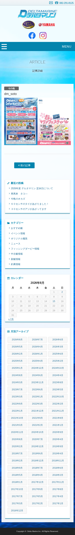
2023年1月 (37, 396)
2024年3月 (17, 382)
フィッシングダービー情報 (25, 248)
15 (54, 301)
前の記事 (25, 165)
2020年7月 (37, 439)
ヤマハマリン (47, 24)
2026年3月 (57, 346)
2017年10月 (17, 489)
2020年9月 (57, 432)
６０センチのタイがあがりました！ (30, 204)
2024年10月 (58, 368)
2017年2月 (37, 503)
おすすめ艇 (17, 228)
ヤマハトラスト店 (28, 24)
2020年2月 (17, 446)
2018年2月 (57, 475)
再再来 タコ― (19, 193)
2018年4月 (37, 475)
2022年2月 (57, 403)
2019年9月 (57, 446)
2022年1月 (17, 411)
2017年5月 (37, 496)
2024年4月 (57, 375)
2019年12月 (37, 446)
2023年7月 (17, 389)
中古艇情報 (17, 253)
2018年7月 (37, 468)
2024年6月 (37, 375)
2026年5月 (17, 346)
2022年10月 (58, 396)
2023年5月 (57, 389)
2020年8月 (17, 439)
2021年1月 (57, 425)
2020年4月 (57, 439)
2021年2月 (37, 425)
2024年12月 (37, 368)
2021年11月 (58, 411)
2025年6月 (57, 354)
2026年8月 (17, 339)
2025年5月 (17, 361)
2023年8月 (57, 382)
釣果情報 (15, 264)
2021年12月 (37, 411)
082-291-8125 (66, 2)
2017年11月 (58, 482)
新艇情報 (15, 259)
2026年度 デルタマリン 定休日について (32, 188)
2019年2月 (17, 460)
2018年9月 (17, 468)
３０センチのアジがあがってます (28, 209)
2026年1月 (37, 354)
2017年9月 (37, 489)
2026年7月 (37, 339)
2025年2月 (57, 361)
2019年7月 (17, 453)
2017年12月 (37, 482)
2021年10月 (17, 418)
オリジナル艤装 (19, 238)
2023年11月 (37, 382)
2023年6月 (37, 389)
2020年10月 (37, 432)
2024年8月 (17, 375)
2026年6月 (57, 339)
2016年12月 (17, 510)
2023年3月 (17, 396)
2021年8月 (57, 418)
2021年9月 (37, 418)
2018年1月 (17, 482)
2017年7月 (17, 496)
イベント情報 (18, 233)
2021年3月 (17, 425)
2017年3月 (17, 503)
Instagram (43, 35)
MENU (66, 46)
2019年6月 (37, 453)
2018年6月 (57, 468)
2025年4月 (37, 361)
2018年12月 (37, 460)
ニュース (15, 243)
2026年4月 (37, 346)
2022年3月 (37, 403)
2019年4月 (57, 453)
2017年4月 (57, 496)
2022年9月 (17, 403)
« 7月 (11, 319)
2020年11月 (17, 432)
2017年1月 (57, 503)
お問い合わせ (51, 2)
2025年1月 (17, 368)
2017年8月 (57, 489)
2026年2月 (17, 354)
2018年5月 (17, 475)
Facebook (32, 35)
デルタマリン (37, 11)
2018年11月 (58, 460)
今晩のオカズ (18, 198)
